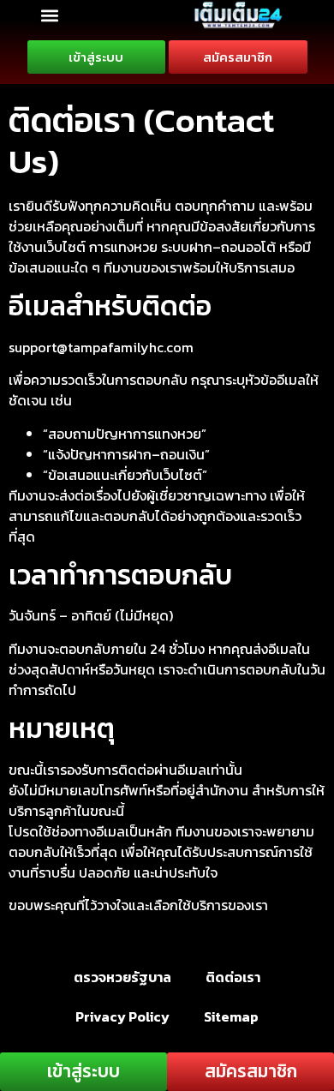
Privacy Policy (122, 1016)
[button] (49, 15)
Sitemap (231, 1016)
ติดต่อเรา (233, 977)
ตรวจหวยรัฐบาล (122, 977)
